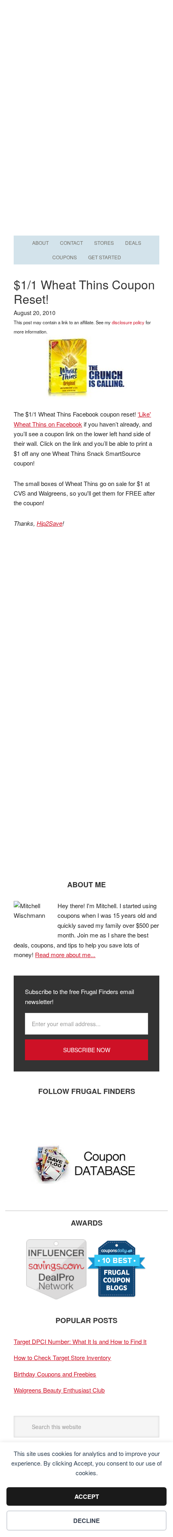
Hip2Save (49, 523)
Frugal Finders (86, 39)
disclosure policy (128, 322)
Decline (86, 1520)
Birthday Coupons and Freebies (55, 1374)
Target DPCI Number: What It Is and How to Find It (80, 1341)
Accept (86, 1496)
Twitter (48, 1118)
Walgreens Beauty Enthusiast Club (59, 1390)
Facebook (24, 1118)
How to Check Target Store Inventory (62, 1357)
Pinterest (72, 1118)
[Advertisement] (86, 143)
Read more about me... (65, 954)
